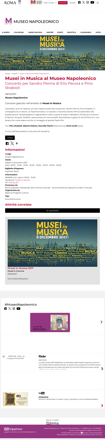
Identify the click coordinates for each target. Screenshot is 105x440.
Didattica (71, 32)
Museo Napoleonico (36, 21)
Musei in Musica (22, 180)
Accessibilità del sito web (85, 435)
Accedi (72, 3)
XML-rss (99, 435)
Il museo (6, 32)
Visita (98, 32)
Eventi (60, 32)
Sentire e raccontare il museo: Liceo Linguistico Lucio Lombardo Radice (68, 399)
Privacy (85, 433)
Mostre (50, 32)
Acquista (62, 3)
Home (7, 74)
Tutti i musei (49, 3)
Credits (72, 435)
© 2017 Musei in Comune (70, 433)
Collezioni (19, 32)
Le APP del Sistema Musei (39, 328)
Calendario (85, 32)
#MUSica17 (13, 182)
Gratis (10, 137)
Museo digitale (35, 32)
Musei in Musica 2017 (20, 268)
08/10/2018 (69, 364)
